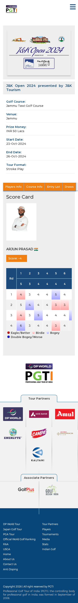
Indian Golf (49, 549)
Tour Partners (50, 524)
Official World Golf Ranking (19, 539)
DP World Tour (11, 524)
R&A (6, 544)
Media (46, 539)
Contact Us (9, 564)
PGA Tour (8, 534)
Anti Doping (10, 569)
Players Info (13, 186)
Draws (69, 186)
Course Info (34, 186)
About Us (8, 559)
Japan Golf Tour (12, 529)
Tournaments (50, 534)
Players (46, 529)
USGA (6, 549)
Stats (45, 544)
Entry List (53, 186)
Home (7, 554)
